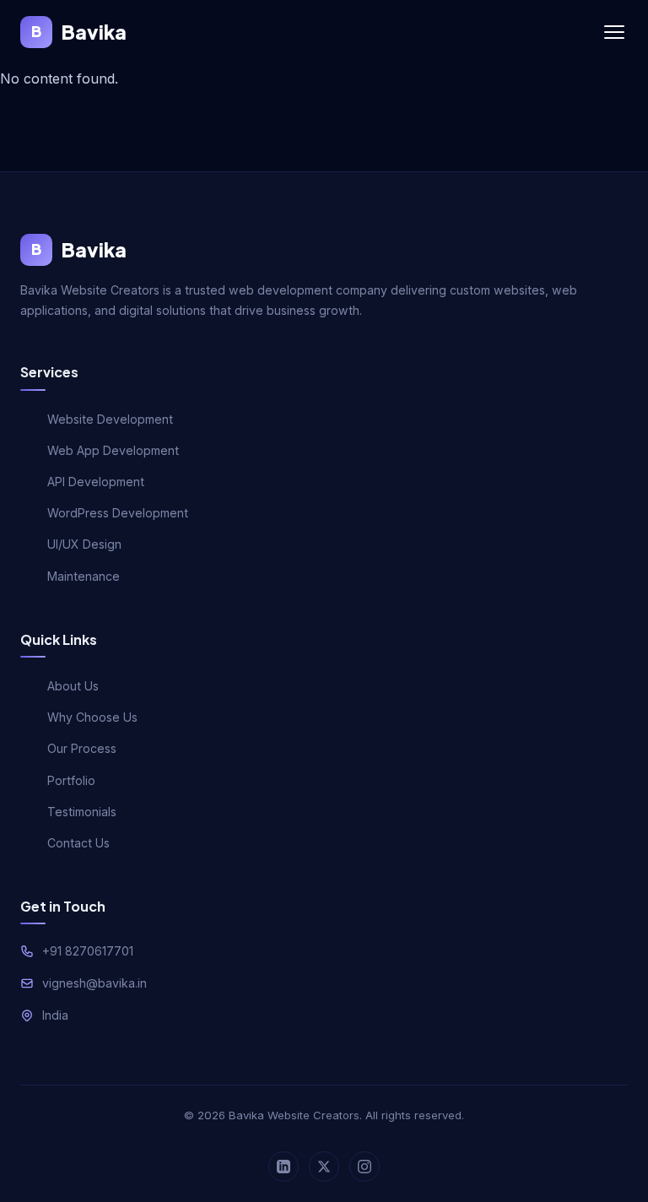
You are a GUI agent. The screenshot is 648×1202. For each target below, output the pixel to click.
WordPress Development (117, 513)
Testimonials (81, 811)
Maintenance (83, 576)
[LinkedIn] (283, 1166)
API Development (95, 481)
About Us (73, 686)
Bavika (79, 31)
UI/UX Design (84, 544)
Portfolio (71, 780)
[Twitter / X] (324, 1166)
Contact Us (78, 843)
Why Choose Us (92, 717)
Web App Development (113, 450)
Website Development (110, 419)
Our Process (81, 748)
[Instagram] (364, 1166)
